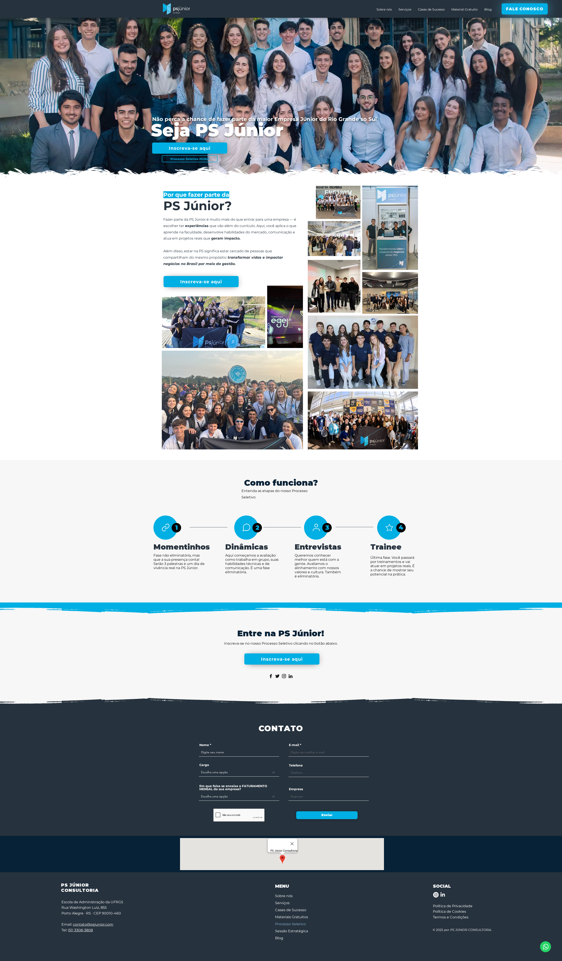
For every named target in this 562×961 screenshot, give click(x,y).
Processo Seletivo (290, 924)
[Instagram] (284, 676)
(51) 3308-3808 (80, 930)
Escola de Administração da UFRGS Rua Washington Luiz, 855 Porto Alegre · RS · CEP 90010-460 (92, 907)
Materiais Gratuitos (291, 917)
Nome (204, 744)
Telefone (296, 765)
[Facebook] (271, 676)
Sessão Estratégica (291, 931)
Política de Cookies (449, 911)
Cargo (204, 764)
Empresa (296, 789)
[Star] (389, 527)
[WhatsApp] (545, 946)
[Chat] (246, 527)
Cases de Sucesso (290, 910)
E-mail (294, 744)
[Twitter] (277, 676)
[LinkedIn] (290, 676)
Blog (279, 938)
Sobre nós (284, 896)
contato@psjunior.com (93, 924)
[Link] (165, 527)
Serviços (282, 903)
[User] (316, 527)
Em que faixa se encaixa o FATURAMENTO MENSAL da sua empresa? (233, 787)
